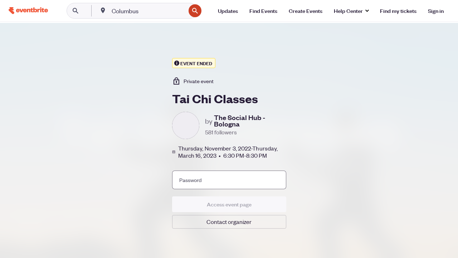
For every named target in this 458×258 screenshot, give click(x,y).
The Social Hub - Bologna (239, 120)
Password (190, 179)
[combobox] (148, 11)
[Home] (28, 10)
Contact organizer (229, 221)
